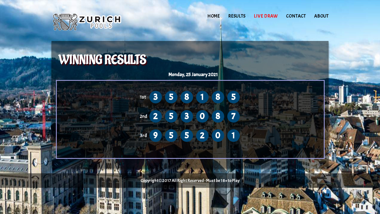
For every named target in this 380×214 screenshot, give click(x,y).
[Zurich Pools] (98, 21)
